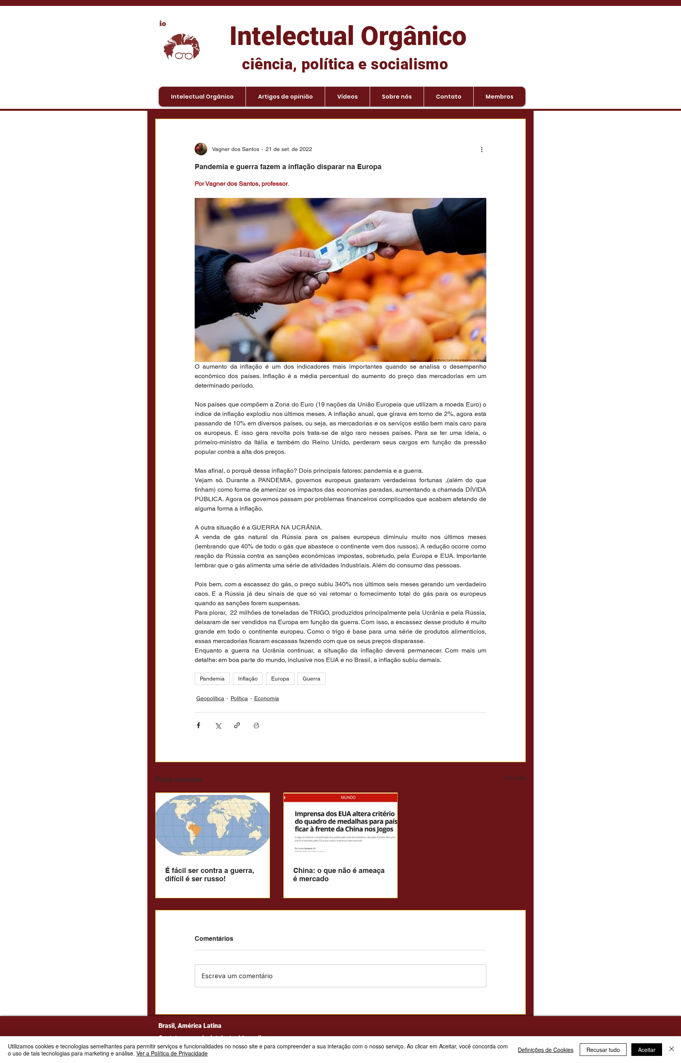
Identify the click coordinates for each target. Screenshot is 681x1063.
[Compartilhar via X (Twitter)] (217, 725)
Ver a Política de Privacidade (172, 1053)
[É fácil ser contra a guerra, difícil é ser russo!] (213, 825)
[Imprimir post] (256, 725)
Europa (280, 678)
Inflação (248, 678)
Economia (266, 698)
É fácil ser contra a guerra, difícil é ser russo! (209, 874)
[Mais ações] (481, 149)
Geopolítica (210, 698)
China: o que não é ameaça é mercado (339, 874)
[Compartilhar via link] (237, 725)
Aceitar (646, 1050)
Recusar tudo (603, 1050)
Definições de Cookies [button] (545, 1050)
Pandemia (212, 678)
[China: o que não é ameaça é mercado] (341, 825)
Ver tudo (515, 778)
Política (239, 698)
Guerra (311, 678)
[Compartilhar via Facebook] (198, 725)
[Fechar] (671, 1049)
